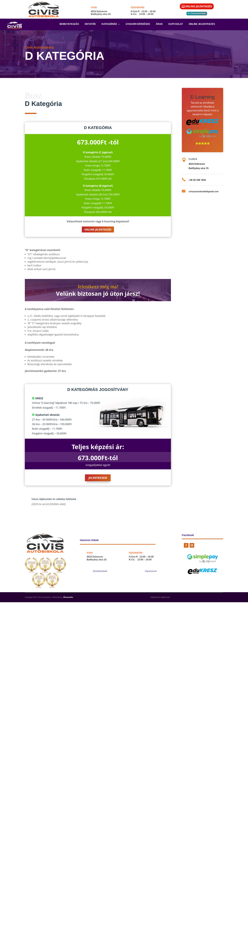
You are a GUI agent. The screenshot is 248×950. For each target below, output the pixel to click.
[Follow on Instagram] (192, 545)
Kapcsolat (175, 24)
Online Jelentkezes (202, 24)
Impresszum (151, 571)
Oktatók (90, 24)
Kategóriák (109, 24)
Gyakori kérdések (138, 24)
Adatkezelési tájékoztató (160, 597)
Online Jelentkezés (198, 6)
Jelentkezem (98, 478)
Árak (159, 24)
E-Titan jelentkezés (198, 13)
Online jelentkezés (97, 229)
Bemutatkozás (69, 24)
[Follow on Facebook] (186, 545)
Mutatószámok (100, 571)
